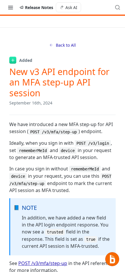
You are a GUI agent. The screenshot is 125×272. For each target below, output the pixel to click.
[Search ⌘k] (117, 7)
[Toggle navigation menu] (10, 7)
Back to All (66, 45)
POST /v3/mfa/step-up (42, 263)
